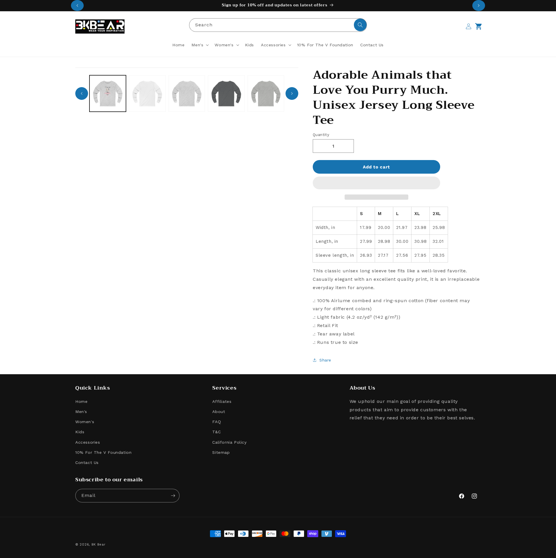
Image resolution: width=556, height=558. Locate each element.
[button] (376, 183)
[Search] (360, 25)
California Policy (229, 442)
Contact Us (87, 462)
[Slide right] (292, 93)
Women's (84, 421)
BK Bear (99, 544)
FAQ (216, 421)
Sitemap (221, 452)
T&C (216, 431)
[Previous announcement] (77, 5)
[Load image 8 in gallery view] (147, 93)
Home (81, 401)
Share (325, 360)
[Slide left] (81, 93)
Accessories (87, 442)
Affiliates (221, 401)
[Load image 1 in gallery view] (107, 93)
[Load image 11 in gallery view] (266, 93)
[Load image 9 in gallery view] (187, 93)
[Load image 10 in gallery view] (226, 93)
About (218, 411)
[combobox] (278, 25)
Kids (79, 431)
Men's (81, 411)
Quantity (321, 135)
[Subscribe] (173, 495)
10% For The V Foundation (103, 452)
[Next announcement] (478, 5)
